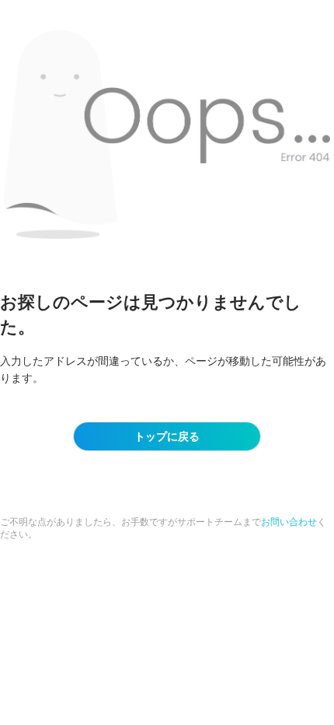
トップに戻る (167, 436)
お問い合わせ (289, 521)
